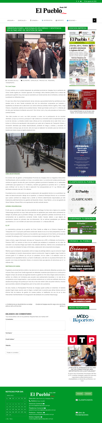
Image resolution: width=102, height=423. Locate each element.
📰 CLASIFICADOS (84, 400)
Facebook (76, 1)
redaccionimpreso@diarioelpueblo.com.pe (41, 414)
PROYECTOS (43, 80)
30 (7, 414)
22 (25, 409)
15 (25, 406)
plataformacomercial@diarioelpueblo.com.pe (42, 410)
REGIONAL (51, 80)
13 (19, 406)
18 (13, 409)
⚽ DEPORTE (60, 20)
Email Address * (10, 339)
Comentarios (9, 319)
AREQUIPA (10, 20)
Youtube (80, 1)
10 (10, 406)
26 (16, 412)
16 (7, 409)
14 (22, 406)
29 (25, 412)
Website (8, 345)
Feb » (11, 419)
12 (16, 406)
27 (19, 412)
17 (10, 409)
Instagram (78, 1)
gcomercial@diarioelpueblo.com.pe (39, 405)
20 (19, 409)
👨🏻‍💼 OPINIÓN (33, 20)
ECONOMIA (26, 80)
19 (16, 409)
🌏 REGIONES (71, 20)
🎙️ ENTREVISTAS (47, 20)
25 (13, 412)
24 (10, 412)
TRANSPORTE (10, 83)
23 (7, 412)
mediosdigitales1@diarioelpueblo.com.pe (41, 419)
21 (22, 409)
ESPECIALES (22, 20)
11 (13, 406)
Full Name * (9, 333)
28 (22, 412)
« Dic (7, 419)
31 (10, 414)
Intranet (79, 393)
